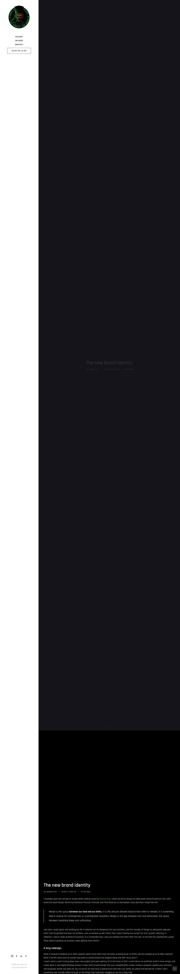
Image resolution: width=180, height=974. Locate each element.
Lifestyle (115, 369)
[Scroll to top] (174, 968)
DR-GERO (129, 369)
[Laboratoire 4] (19, 17)
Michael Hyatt (105, 898)
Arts (108, 369)
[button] (12, 956)
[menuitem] (12, 956)
